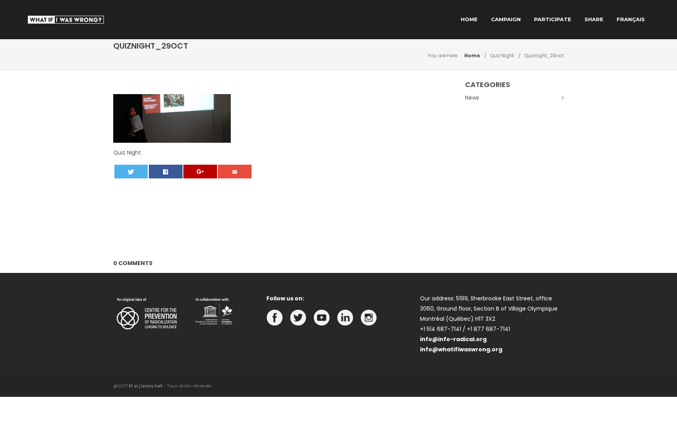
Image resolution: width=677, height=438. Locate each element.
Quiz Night (502, 55)
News (472, 98)
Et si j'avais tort (145, 386)
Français (631, 19)
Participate (552, 19)
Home (469, 19)
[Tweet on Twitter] (131, 171)
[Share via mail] (235, 171)
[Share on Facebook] (166, 171)
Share (594, 19)
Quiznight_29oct (544, 55)
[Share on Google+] (200, 171)
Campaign (506, 19)
